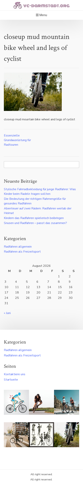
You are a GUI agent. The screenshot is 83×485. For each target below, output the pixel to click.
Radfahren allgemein (18, 247)
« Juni (7, 313)
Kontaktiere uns (14, 374)
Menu (43, 15)
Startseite (11, 380)
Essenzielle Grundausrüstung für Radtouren (17, 140)
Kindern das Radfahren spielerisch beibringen (34, 218)
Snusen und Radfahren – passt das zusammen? (35, 223)
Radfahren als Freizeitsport (22, 252)
